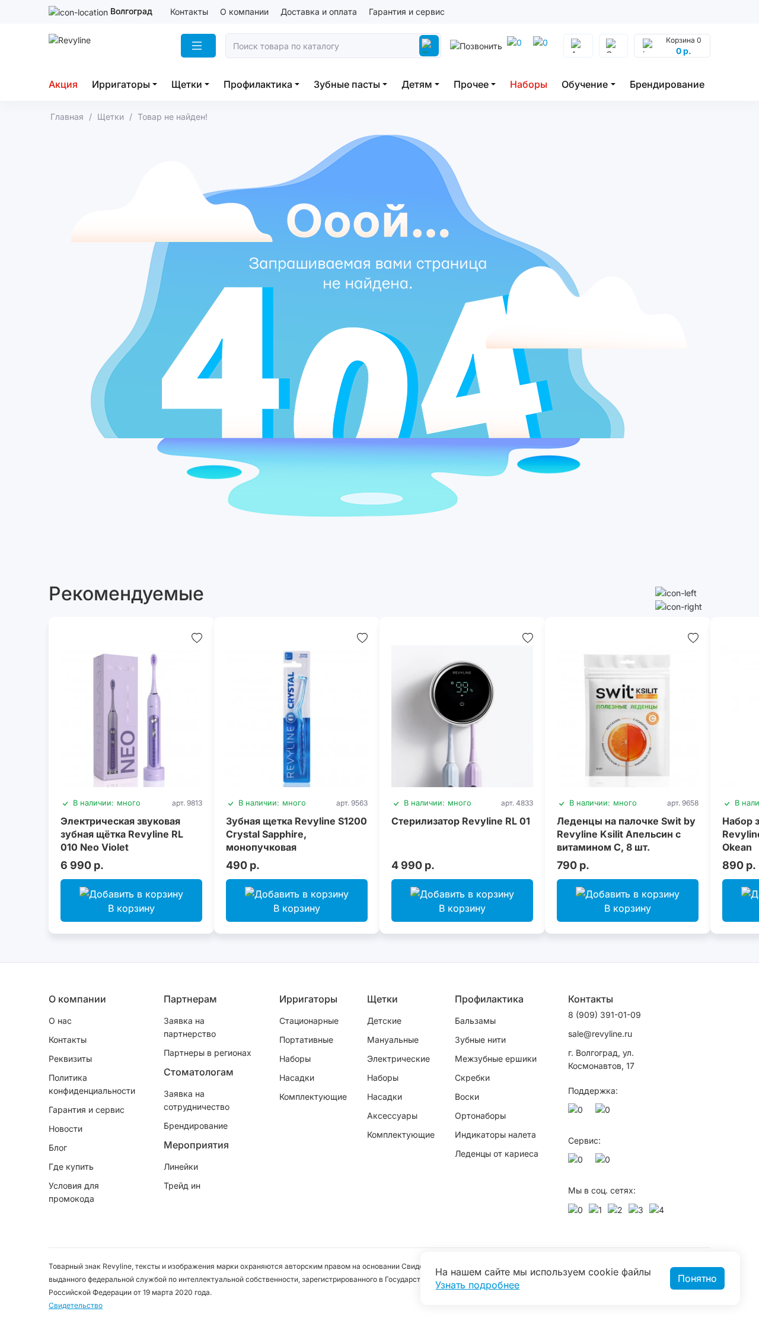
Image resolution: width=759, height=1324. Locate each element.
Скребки (472, 1077)
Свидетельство (76, 1305)
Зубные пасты (347, 84)
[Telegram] (516, 45)
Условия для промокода (74, 1192)
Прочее (471, 84)
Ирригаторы (121, 84)
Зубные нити (480, 1040)
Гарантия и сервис (407, 12)
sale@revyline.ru (600, 1034)
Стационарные (309, 1021)
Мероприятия (196, 1145)
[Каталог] (198, 46)
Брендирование (667, 84)
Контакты (189, 12)
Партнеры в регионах (207, 1053)
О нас (60, 1021)
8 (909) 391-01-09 (604, 1015)
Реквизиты (70, 1059)
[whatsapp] (542, 45)
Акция (63, 84)
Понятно (697, 1278)
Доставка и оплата (318, 12)
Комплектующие (313, 1096)
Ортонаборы (480, 1115)
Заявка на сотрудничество (196, 1100)
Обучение (585, 84)
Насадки (296, 1077)
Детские (384, 1021)
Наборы (528, 84)
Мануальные (393, 1040)
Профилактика (258, 84)
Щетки (186, 84)
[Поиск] (428, 45)
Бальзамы (475, 1021)
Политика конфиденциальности (92, 1084)
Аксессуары (392, 1115)
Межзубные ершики (496, 1059)
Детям (416, 84)
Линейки (181, 1166)
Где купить (71, 1166)
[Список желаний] (197, 637)
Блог (58, 1147)
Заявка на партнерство (190, 1027)
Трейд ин (182, 1185)
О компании (244, 12)
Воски (467, 1096)
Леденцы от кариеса (496, 1153)
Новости (65, 1129)
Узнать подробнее (477, 1285)
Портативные (306, 1040)
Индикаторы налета (495, 1134)
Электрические (398, 1059)
